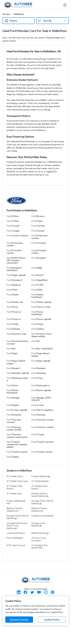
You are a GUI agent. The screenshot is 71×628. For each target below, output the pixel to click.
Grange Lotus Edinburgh (38, 524)
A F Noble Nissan (40, 481)
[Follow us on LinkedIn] (19, 592)
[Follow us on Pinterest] (52, 592)
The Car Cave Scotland (38, 539)
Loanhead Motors (16, 533)
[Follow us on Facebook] (26, 592)
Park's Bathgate (15, 537)
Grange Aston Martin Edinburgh (42, 502)
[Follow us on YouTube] (39, 592)
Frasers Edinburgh (40, 476)
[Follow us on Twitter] (32, 592)
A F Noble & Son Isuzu (17, 481)
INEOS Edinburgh (40, 533)
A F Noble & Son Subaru (15, 487)
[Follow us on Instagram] (46, 592)
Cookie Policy (52, 619)
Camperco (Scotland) (42, 515)
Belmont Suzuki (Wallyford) (14, 509)
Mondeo (6, 14)
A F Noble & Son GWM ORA (39, 546)
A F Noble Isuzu (14, 493)
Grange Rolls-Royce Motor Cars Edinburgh (17, 526)
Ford (12, 216)
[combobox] (52, 20)
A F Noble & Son (15, 476)
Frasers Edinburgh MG (16, 502)
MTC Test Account (16, 545)
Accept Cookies (19, 619)
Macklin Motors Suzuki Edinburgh (40, 494)
